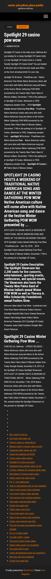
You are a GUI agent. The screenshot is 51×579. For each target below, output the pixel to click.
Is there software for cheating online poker (28, 470)
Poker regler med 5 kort (20, 509)
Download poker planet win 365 (23, 450)
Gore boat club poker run (20, 438)
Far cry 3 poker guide (19, 533)
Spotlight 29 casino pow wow (22, 462)
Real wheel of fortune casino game (24, 474)
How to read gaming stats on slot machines (28, 486)
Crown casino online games (21, 458)
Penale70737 (23, 27)
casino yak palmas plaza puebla (25, 5)
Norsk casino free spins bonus (22, 478)
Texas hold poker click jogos (22, 513)
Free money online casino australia (24, 493)
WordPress (28, 570)
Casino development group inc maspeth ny (28, 553)
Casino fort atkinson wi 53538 (22, 454)
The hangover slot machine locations (25, 497)
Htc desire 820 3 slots (19, 549)
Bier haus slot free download (22, 557)
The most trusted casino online (23, 541)
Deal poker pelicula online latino (23, 501)
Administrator (13, 46)
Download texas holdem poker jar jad (25, 466)
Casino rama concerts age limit (23, 521)
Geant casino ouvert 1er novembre (24, 545)
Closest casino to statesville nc (23, 442)
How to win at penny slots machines (25, 489)
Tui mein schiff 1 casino (20, 537)
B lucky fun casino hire (19, 505)
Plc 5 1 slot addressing (19, 482)
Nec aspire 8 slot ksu (18, 434)
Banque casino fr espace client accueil (26, 446)
